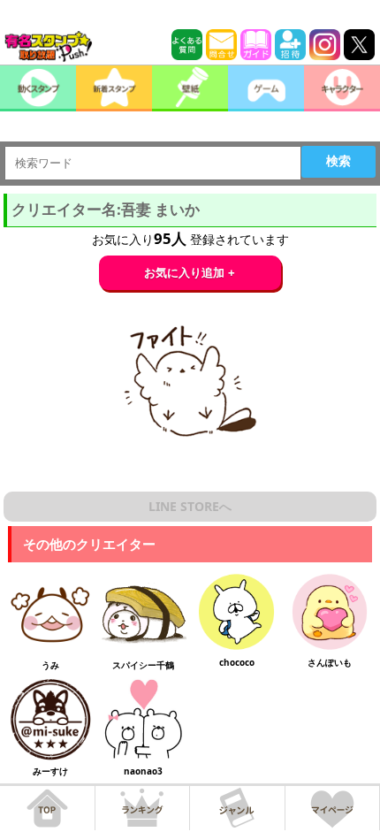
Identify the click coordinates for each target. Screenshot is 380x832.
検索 (338, 161)
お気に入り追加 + (189, 272)
